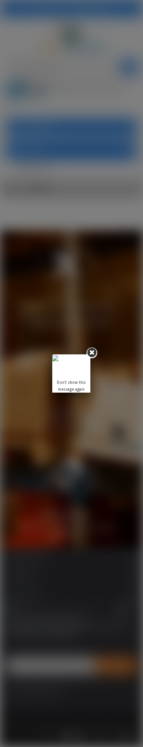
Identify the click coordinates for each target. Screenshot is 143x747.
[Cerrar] (92, 353)
